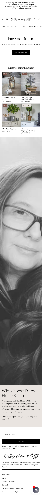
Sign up (21, 441)
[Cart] (39, 19)
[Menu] (2, 19)
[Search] (7, 19)
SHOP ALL (5, 26)
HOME (13, 26)
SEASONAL (21, 26)
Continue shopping (21, 52)
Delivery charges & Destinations (12, 488)
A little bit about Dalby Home (11, 492)
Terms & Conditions (8, 481)
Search (4, 478)
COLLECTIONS (32, 26)
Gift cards (5, 485)
